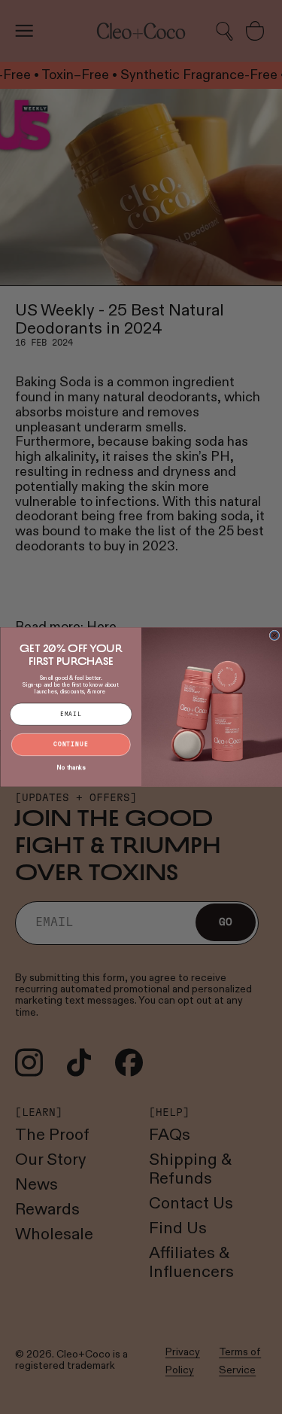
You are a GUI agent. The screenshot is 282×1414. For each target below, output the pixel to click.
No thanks (70, 767)
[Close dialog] (274, 635)
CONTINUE (70, 745)
